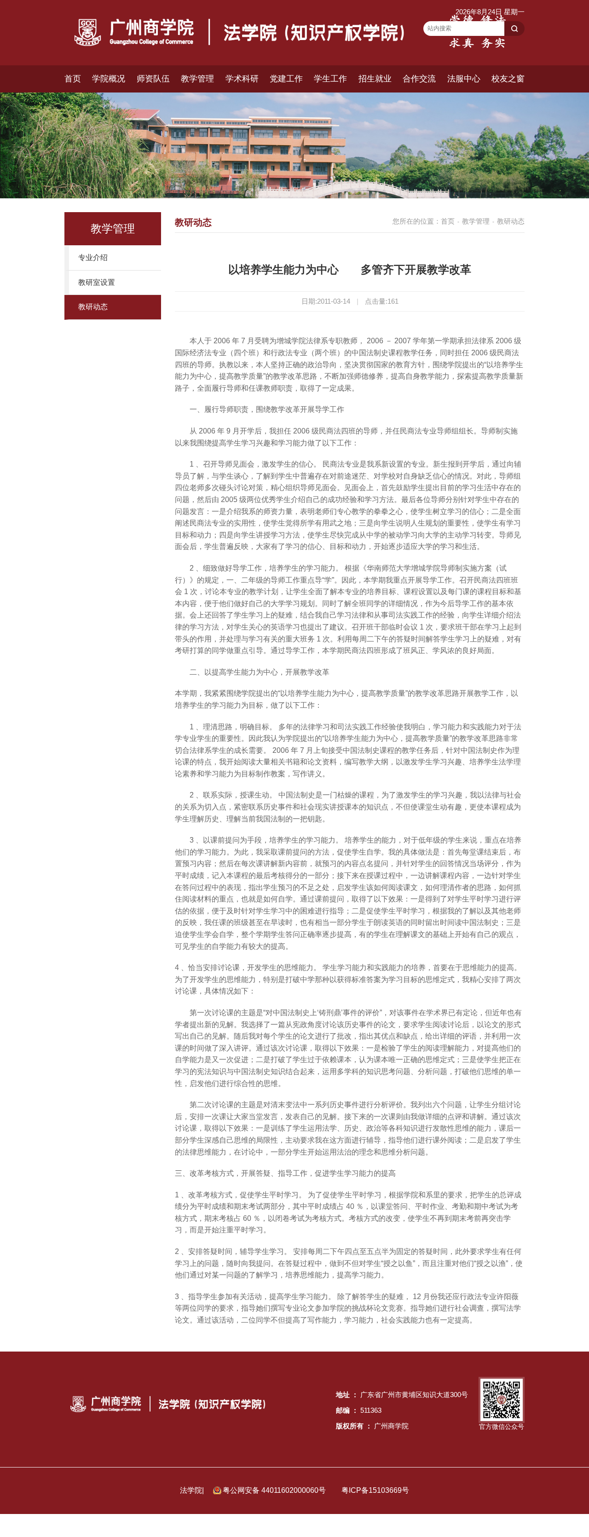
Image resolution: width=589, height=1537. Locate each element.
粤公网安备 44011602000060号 (275, 1490)
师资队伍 (153, 78)
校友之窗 (508, 78)
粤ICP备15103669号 (375, 1490)
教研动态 (93, 307)
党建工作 (286, 78)
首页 (72, 78)
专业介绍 (93, 257)
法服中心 (463, 78)
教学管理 (197, 78)
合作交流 (419, 78)
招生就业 (375, 78)
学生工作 (330, 78)
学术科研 (242, 78)
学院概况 (108, 78)
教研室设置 (96, 282)
